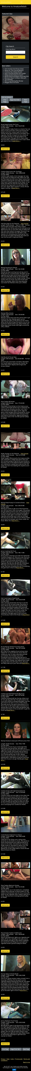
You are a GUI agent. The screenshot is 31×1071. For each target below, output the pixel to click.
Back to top (26, 1062)
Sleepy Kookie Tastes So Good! (14, 75)
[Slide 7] (18, 37)
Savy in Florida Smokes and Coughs (15, 73)
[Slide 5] (14, 37)
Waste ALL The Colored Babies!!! (14, 70)
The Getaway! (9, 79)
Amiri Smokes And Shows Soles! (14, 69)
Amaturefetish (6, 2)
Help (8, 1059)
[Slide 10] (24, 37)
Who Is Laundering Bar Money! (14, 81)
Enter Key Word (10, 49)
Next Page (25, 101)
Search (15, 57)
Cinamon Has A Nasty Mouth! (13, 72)
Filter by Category (6, 97)
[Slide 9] (22, 37)
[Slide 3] (11, 37)
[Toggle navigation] (21, 2)
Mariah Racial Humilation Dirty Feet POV (17, 76)
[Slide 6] (16, 37)
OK (14, 1069)
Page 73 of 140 (14, 100)
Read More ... (17, 141)
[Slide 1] (7, 37)
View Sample (24, 223)
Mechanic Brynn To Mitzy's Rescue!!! (15, 78)
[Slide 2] (9, 37)
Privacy (3, 1059)
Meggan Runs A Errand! (12, 82)
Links (12, 1059)
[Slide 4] (12, 37)
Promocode (18, 1059)
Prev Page (4, 101)
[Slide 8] (20, 37)
